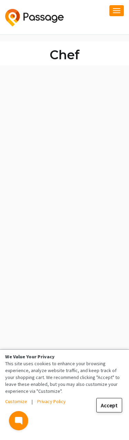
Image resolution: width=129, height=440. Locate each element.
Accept (109, 405)
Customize (16, 401)
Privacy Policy (51, 401)
